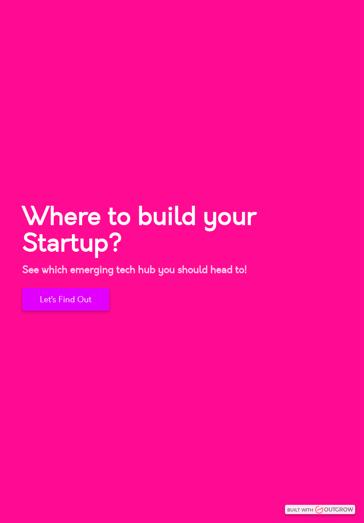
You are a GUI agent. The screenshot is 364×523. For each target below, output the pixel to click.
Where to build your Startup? (139, 230)
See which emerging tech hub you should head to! (134, 270)
